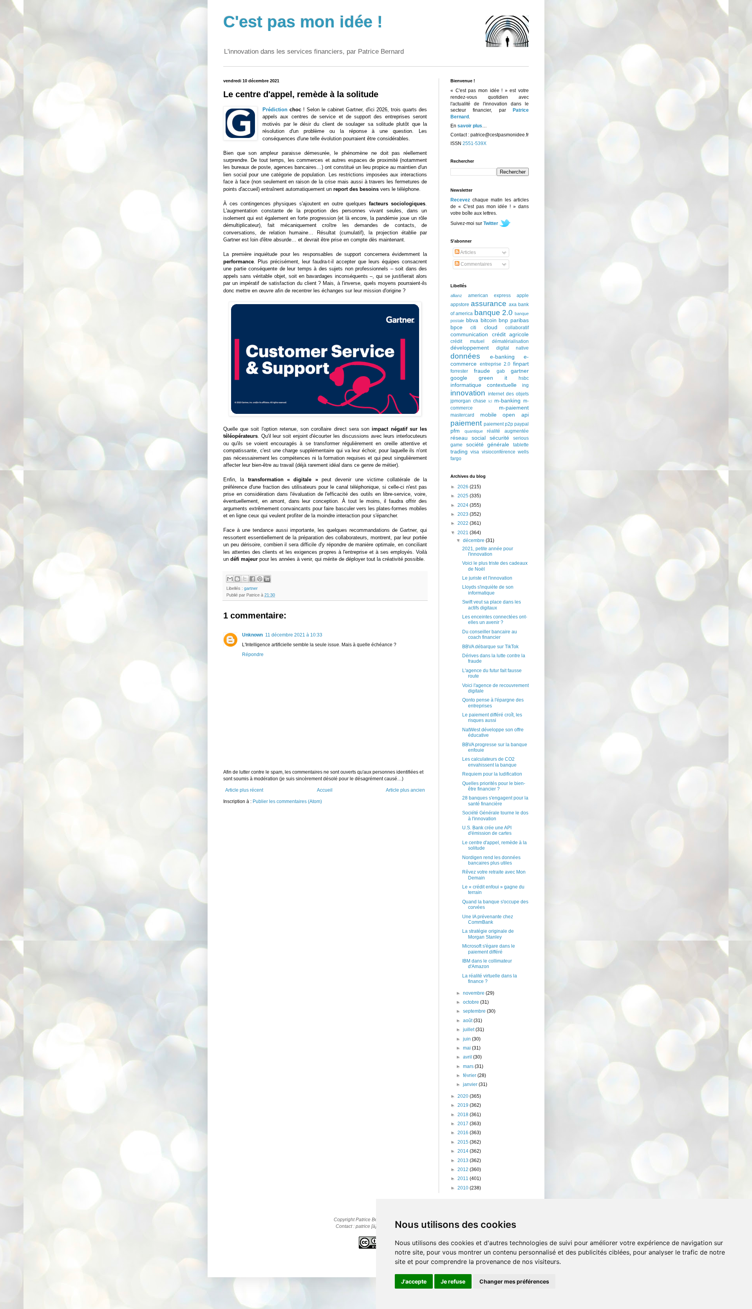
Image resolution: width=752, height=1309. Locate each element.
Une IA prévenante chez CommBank (487, 919)
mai (467, 1048)
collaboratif (517, 327)
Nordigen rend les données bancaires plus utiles (491, 860)
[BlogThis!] (237, 579)
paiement (466, 423)
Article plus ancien (405, 790)
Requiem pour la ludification (492, 774)
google (458, 378)
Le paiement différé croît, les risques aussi (492, 717)
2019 (463, 1105)
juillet (469, 1029)
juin (467, 1039)
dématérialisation (510, 341)
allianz (456, 295)
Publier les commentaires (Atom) (287, 801)
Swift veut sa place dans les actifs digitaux (491, 604)
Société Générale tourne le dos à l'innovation (495, 815)
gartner (251, 588)
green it (493, 378)
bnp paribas (514, 320)
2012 (463, 1169)
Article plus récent (244, 790)
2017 (463, 1123)
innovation (467, 393)
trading (459, 451)
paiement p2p (498, 424)
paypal (521, 424)
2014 (463, 1151)
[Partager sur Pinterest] (260, 579)
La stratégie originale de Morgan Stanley (488, 933)
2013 (463, 1160)
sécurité (499, 438)
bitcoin (489, 320)
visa (474, 452)
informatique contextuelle (483, 385)
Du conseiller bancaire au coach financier (489, 634)
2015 (463, 1142)
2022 (463, 523)
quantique (474, 431)
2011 (463, 1178)
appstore (459, 304)
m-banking (507, 400)
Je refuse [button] (453, 1281)
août (468, 1020)
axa (513, 304)
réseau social (468, 438)
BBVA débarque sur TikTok (490, 646)
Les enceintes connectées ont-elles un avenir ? (494, 619)
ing (525, 385)
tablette (521, 445)
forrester (459, 371)
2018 (463, 1114)
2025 (463, 496)
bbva (472, 320)
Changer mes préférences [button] (514, 1281)
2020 (463, 1096)
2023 (463, 514)
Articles (467, 252)
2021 (463, 532)
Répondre (253, 654)
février (470, 1075)
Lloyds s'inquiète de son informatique (487, 589)
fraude (482, 371)
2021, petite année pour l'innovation (487, 551)
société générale (488, 444)
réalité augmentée (508, 431)
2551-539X (474, 143)
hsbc (524, 378)
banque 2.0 (493, 312)
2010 (463, 1188)
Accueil (325, 790)
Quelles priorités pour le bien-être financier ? (493, 786)
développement (469, 347)
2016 (463, 1132)
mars (469, 1066)
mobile (488, 415)
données (465, 356)
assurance (488, 303)
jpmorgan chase (468, 401)
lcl (490, 401)
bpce (456, 327)
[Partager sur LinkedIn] (267, 579)
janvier (471, 1084)
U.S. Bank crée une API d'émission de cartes (487, 830)
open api (516, 415)
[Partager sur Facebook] (252, 579)
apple (523, 295)
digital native (512, 348)
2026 (463, 487)
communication (469, 334)
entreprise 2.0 (495, 364)
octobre (471, 1002)
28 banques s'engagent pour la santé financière (495, 800)
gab (501, 371)
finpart (521, 364)
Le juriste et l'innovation (487, 578)
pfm (455, 431)
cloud (490, 327)
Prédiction (274, 109)
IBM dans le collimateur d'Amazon (487, 963)
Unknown (252, 635)
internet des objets (508, 394)
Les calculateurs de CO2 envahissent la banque (489, 761)
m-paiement (514, 407)
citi (473, 327)
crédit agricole (510, 334)
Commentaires (475, 264)
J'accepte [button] (414, 1281)
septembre (475, 1011)
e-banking (502, 357)
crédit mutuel (467, 341)
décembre (474, 540)
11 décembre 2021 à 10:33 (293, 635)
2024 (463, 505)
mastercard (462, 415)
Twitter (490, 223)
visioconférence (498, 452)
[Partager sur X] (245, 579)
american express (489, 295)
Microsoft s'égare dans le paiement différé (488, 948)
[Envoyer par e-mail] (230, 579)
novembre (474, 993)
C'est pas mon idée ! (303, 22)
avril (468, 1057)
